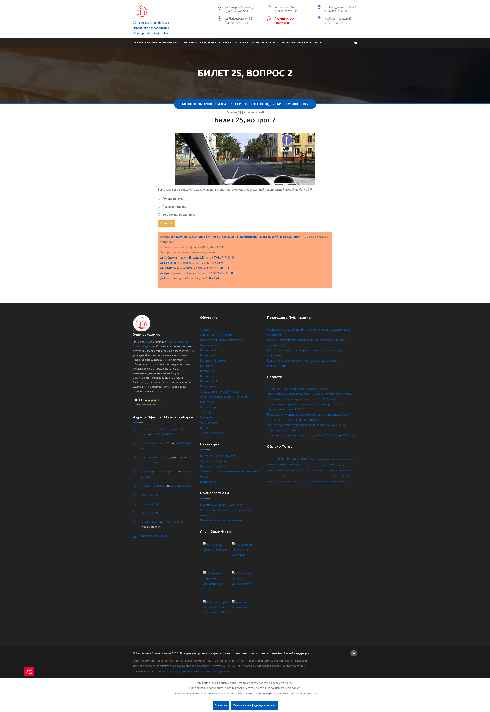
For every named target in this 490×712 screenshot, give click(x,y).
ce (319, 481)
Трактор (205, 412)
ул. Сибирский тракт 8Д (240, 7)
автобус (295, 481)
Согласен (221, 705)
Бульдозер (207, 417)
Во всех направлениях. (178, 214)
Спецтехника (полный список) (220, 391)
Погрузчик (207, 402)
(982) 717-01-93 (238, 22)
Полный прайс (209, 345)
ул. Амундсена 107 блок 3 (340, 7)
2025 (346, 476)
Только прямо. (172, 198)
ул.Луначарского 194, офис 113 (159, 471)
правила (348, 470)
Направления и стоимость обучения (182, 42)
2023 (306, 481)
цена (311, 481)
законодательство (275, 481)
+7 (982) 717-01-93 (220, 273)
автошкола (270, 459)
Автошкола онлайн (251, 42)
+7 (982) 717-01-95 (227, 268)
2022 (332, 465)
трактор (312, 465)
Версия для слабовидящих (151, 28)
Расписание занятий (213, 461)
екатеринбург (287, 481)
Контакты (272, 42)
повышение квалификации (275, 476)
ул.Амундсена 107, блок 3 (155, 457)
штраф (337, 465)
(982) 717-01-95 (337, 11)
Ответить (166, 223)
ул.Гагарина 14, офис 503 (155, 443)
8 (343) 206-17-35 (163, 434)
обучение (291, 459)
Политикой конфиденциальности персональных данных (191, 671)
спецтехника (303, 470)
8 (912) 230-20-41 (181, 485)
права (343, 459)
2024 (301, 481)
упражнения (272, 465)
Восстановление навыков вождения (224, 397)
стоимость (292, 465)
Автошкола (229, 42)
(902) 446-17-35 (238, 11)
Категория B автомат (214, 360)
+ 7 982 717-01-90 (223, 257)
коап (332, 476)
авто (342, 465)
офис (315, 481)
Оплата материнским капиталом (221, 340)
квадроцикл (326, 476)
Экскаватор (208, 407)
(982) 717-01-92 (287, 11)
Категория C (208, 365)
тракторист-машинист (339, 481)
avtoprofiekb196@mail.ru (152, 33)
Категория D (208, 371)
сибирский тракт (315, 476)
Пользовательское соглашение (221, 520)
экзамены (305, 476)
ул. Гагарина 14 (284, 7)
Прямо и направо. (174, 206)
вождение (335, 459)
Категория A (208, 350)
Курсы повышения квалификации (302, 42)
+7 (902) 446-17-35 (172, 521)
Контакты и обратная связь (218, 456)
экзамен (316, 459)
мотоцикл (351, 459)
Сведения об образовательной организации (229, 471)
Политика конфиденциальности (221, 505)
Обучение (151, 42)
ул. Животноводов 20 (337, 18)
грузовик (289, 476)
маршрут (280, 470)
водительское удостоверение (335, 470)
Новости (214, 42)
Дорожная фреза (211, 433)
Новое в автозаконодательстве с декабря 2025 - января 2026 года (311, 435)
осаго (311, 470)
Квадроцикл (208, 386)
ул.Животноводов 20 (153, 485)
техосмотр (319, 465)
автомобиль (297, 476)
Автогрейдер (208, 422)
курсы (326, 465)
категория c (339, 476)
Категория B (208, 355)
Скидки (205, 329)
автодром (283, 465)
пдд (279, 458)
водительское (326, 481)
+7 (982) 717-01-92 (212, 262)
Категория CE (209, 381)
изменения (306, 459)
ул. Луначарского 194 (238, 18)
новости (295, 470)
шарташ (316, 470)
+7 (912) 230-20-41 (207, 278)
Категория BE (209, 376)
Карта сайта (208, 482)
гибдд (301, 465)
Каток (204, 428)
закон (322, 470)
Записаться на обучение (152, 23)
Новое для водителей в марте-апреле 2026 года (298, 388)
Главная (138, 42)
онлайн (306, 465)
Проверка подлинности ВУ (217, 466)
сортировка (288, 470)
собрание (325, 459)
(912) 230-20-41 (337, 22)
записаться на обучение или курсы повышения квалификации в (235, 237)
